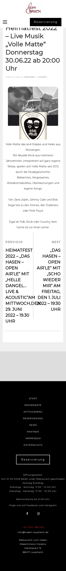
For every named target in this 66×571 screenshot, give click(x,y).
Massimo (29, 77)
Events (42, 77)
